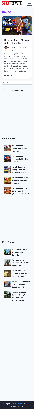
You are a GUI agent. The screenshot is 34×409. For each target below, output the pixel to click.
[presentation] (17, 25)
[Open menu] (29, 3)
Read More (9, 75)
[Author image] (6, 47)
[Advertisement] (17, 219)
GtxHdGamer (14, 47)
